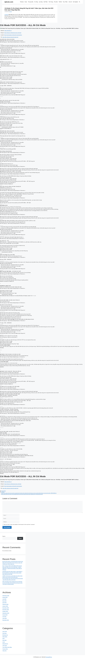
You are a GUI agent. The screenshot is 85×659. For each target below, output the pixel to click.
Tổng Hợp (4, 650)
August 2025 (4, 597)
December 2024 (5, 607)
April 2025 (4, 602)
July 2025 (4, 599)
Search (3, 536)
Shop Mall (4, 640)
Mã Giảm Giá (5, 634)
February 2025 (5, 604)
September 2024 (5, 613)
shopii (3, 641)
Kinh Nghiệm (75, 1)
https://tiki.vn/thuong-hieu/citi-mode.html (10, 37)
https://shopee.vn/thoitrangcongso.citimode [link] (12, 32)
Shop (3, 638)
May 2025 (4, 600)
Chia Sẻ (70, 1)
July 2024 (4, 616)
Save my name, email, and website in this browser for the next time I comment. (19, 524)
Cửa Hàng (4, 633)
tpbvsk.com (9, 2)
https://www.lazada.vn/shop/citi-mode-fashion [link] (13, 34)
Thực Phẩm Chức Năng (7, 647)
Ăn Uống (36, 1)
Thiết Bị (60, 1)
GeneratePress (49, 657)
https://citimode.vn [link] (8, 30)
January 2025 (5, 606)
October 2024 (5, 611)
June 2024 (4, 618)
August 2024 (4, 614)
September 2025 (5, 595)
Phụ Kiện (56, 1)
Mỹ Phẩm (46, 1)
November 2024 (5, 609)
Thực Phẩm (65, 1)
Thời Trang (51, 1)
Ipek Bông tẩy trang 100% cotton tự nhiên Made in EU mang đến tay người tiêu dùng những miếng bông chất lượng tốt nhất (12, 573)
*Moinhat (22, 1)
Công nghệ (4, 631)
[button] (79, 2)
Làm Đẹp (41, 1)
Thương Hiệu (30, 1)
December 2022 (5, 620)
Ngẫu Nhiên (4, 636)
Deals (26, 1)
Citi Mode (6, 14)
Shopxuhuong (5, 643)
